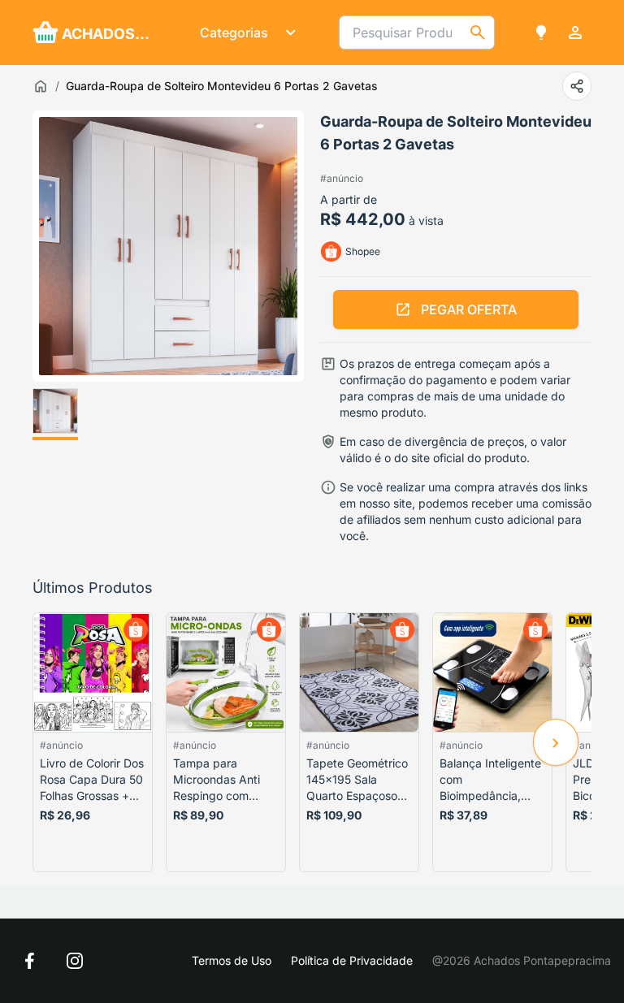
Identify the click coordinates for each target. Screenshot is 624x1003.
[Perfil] (575, 32)
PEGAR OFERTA (469, 309)
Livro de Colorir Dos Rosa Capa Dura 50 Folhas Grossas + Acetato (92, 780)
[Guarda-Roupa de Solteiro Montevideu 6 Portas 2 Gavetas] (55, 414)
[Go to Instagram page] (74, 961)
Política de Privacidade (352, 960)
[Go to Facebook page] (29, 961)
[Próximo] (555, 742)
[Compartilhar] (577, 86)
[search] (478, 32)
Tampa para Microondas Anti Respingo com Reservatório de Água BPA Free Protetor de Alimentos (216, 780)
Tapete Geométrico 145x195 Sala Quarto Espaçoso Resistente (357, 780)
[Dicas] (541, 32)
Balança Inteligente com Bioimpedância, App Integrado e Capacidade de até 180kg (491, 780)
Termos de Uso (231, 960)
